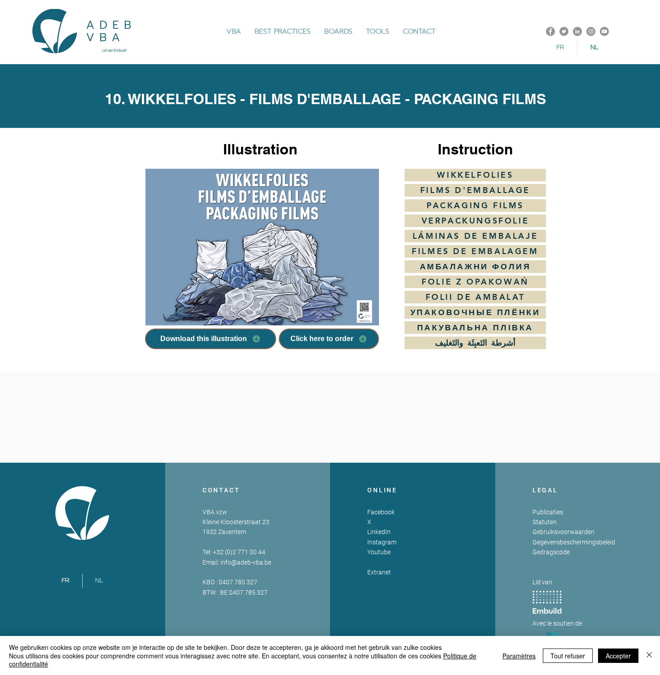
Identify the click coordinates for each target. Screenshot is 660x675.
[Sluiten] (649, 655)
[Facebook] (550, 31)
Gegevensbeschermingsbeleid (573, 542)
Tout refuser (567, 655)
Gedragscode (551, 552)
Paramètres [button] (519, 655)
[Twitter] (563, 31)
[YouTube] (604, 31)
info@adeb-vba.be (245, 562)
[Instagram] (590, 31)
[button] (282, 31)
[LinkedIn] (577, 31)
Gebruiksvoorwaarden (563, 531)
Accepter (618, 655)
